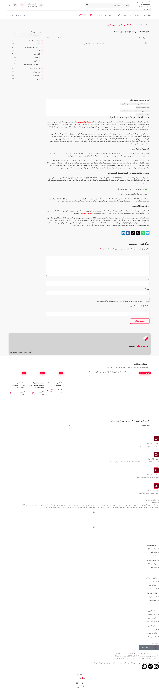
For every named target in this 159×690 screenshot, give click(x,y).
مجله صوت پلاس (151, 621)
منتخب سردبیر (35, 75)
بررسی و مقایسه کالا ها (32, 47)
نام (147, 279)
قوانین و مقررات (151, 618)
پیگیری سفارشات (151, 578)
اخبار (38, 44)
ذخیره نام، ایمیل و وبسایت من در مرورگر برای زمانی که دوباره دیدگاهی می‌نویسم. (122, 301)
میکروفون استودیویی (85, 122)
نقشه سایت (153, 588)
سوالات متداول (152, 548)
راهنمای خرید (153, 585)
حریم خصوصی (152, 614)
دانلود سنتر (36, 54)
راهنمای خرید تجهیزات (33, 68)
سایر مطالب (36, 72)
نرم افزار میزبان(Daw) (31, 64)
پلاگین (36, 57)
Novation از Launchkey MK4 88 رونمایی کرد (18, 385)
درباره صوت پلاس (151, 545)
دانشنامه (140, 25)
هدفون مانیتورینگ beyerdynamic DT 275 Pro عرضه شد (36, 385)
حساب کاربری (152, 611)
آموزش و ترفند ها (34, 40)
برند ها (155, 556)
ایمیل (147, 289)
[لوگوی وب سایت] (142, 5)
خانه (146, 25)
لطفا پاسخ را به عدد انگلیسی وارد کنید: (137, 306)
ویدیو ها (38, 79)
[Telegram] (150, 666)
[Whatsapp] (144, 666)
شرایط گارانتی (152, 581)
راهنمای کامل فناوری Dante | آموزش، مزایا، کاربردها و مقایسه (129, 421)
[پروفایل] (9, 5)
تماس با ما (153, 552)
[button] (147, 233)
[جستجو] (87, 5)
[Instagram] (156, 666)
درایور (36, 61)
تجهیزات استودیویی (86, 213)
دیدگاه (146, 253)
